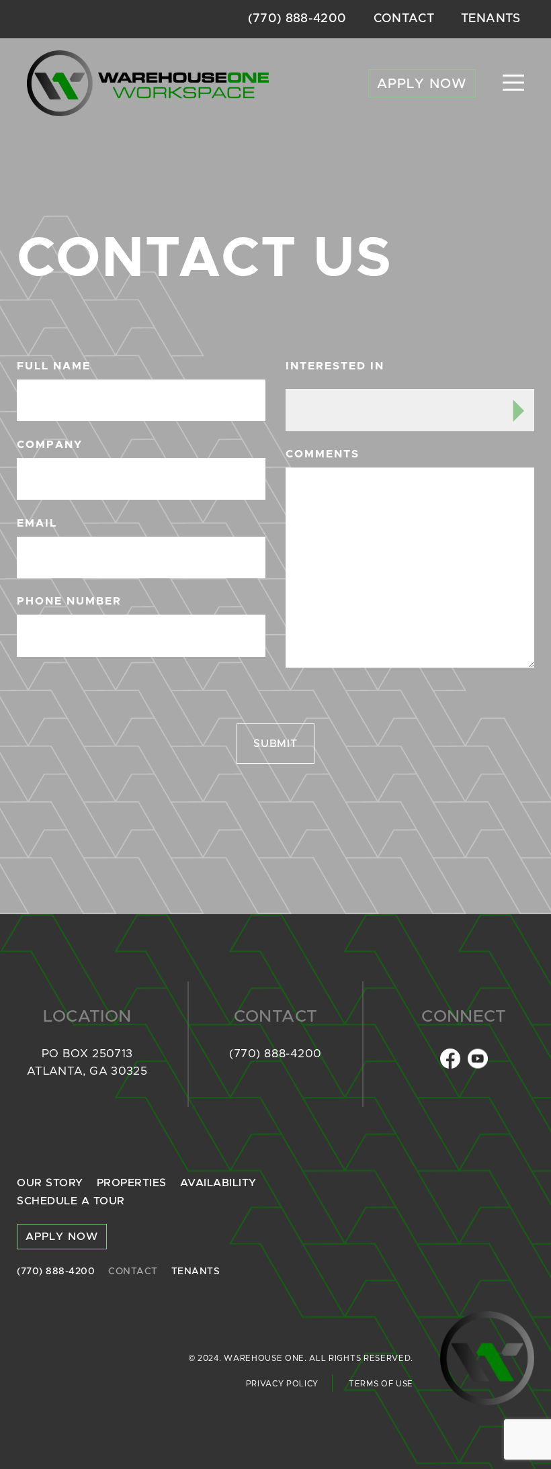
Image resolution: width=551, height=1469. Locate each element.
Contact (404, 19)
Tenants (491, 19)
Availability (218, 1182)
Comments (322, 454)
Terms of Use (381, 1384)
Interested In (335, 366)
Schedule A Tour (71, 1201)
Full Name (54, 366)
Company (50, 444)
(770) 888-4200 (297, 19)
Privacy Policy (282, 1384)
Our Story (50, 1182)
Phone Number (69, 601)
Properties (132, 1182)
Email (37, 523)
